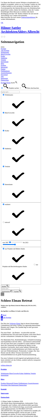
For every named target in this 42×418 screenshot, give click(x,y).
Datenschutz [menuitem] (5, 80)
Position (3, 383)
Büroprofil (10, 383)
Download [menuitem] (4, 75)
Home (8, 83)
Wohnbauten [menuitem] (5, 52)
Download (4, 385)
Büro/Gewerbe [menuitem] (5, 54)
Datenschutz (23, 385)
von (5, 242)
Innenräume (4, 375)
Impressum (15, 385)
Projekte (3, 49)
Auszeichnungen (33, 383)
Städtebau (27, 373)
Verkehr (33, 373)
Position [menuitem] (3, 65)
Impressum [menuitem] (4, 78)
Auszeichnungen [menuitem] (6, 73)
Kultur (21, 373)
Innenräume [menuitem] (4, 62)
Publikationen (23, 383)
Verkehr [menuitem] (3, 60)
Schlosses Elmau (15, 323)
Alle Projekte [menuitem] (5, 50)
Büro (2, 63)
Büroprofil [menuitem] (4, 67)
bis (25, 242)
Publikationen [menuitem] (5, 71)
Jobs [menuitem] (2, 76)
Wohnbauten (5, 373)
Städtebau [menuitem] (4, 58)
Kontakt (3, 83)
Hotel (4, 315)
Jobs (9, 385)
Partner (16, 383)
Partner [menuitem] (3, 69)
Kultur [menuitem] (3, 56)
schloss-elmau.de (6, 365)
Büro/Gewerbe (14, 373)
